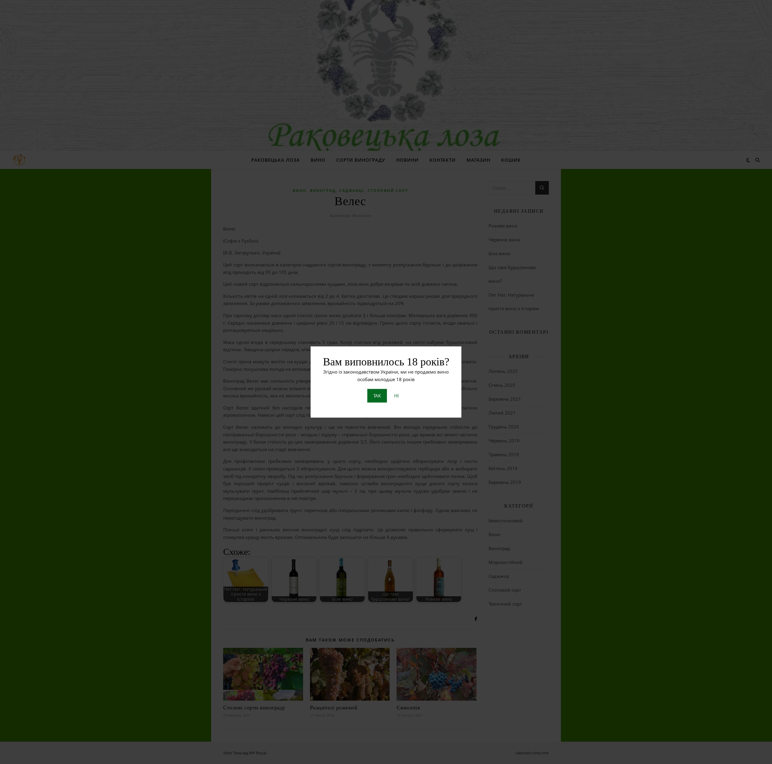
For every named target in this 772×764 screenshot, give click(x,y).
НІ (396, 396)
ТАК (377, 396)
